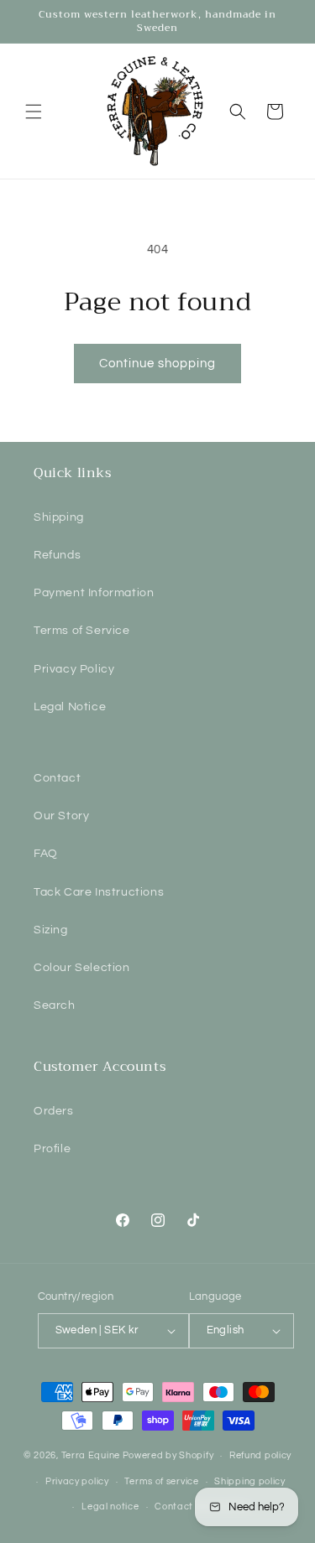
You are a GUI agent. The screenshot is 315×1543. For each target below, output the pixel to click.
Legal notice (110, 1506)
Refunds (57, 555)
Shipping (59, 517)
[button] (33, 111)
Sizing (51, 930)
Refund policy (260, 1455)
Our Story (61, 816)
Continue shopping (157, 363)
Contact (57, 778)
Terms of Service (82, 630)
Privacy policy (77, 1481)
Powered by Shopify (168, 1455)
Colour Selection (82, 968)
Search (55, 1005)
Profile (52, 1149)
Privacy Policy (74, 669)
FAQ (46, 854)
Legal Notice (70, 707)
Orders (54, 1111)
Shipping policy (250, 1481)
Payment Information (94, 593)
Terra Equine (90, 1455)
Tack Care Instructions (99, 892)
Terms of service (161, 1481)
